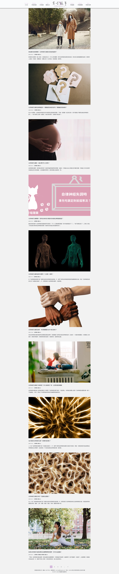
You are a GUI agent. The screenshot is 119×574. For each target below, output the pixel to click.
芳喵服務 (72, 4)
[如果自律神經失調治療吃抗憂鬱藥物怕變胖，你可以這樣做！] (59, 528)
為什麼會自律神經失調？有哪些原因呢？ (40, 441)
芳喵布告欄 (88, 4)
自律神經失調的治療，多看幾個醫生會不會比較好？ (43, 330)
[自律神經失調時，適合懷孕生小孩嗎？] (59, 139)
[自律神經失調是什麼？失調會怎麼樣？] (59, 473)
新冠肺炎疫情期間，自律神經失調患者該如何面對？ (43, 52)
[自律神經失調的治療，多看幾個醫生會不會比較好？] (59, 306)
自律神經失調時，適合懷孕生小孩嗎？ (39, 163)
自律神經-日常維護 (37, 554)
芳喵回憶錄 (34, 4)
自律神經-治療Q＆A (37, 54)
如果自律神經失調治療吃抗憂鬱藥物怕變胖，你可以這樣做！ (45, 552)
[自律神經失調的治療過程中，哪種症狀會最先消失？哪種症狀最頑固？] (59, 84)
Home (26, 4)
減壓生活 (48, 4)
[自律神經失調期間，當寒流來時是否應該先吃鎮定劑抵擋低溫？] (59, 195)
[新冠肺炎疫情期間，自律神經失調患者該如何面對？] (59, 28)
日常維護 (42, 4)
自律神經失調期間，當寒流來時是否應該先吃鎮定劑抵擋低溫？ (46, 218)
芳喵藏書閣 (80, 4)
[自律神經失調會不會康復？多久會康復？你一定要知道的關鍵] (59, 362)
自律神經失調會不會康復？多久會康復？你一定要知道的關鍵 (45, 385)
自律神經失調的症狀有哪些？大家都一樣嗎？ (41, 274)
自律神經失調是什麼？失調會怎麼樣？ (39, 496)
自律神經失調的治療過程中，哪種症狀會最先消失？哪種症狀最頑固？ (48, 107)
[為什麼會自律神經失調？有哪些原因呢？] (59, 417)
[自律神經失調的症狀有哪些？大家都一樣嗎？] (59, 250)
